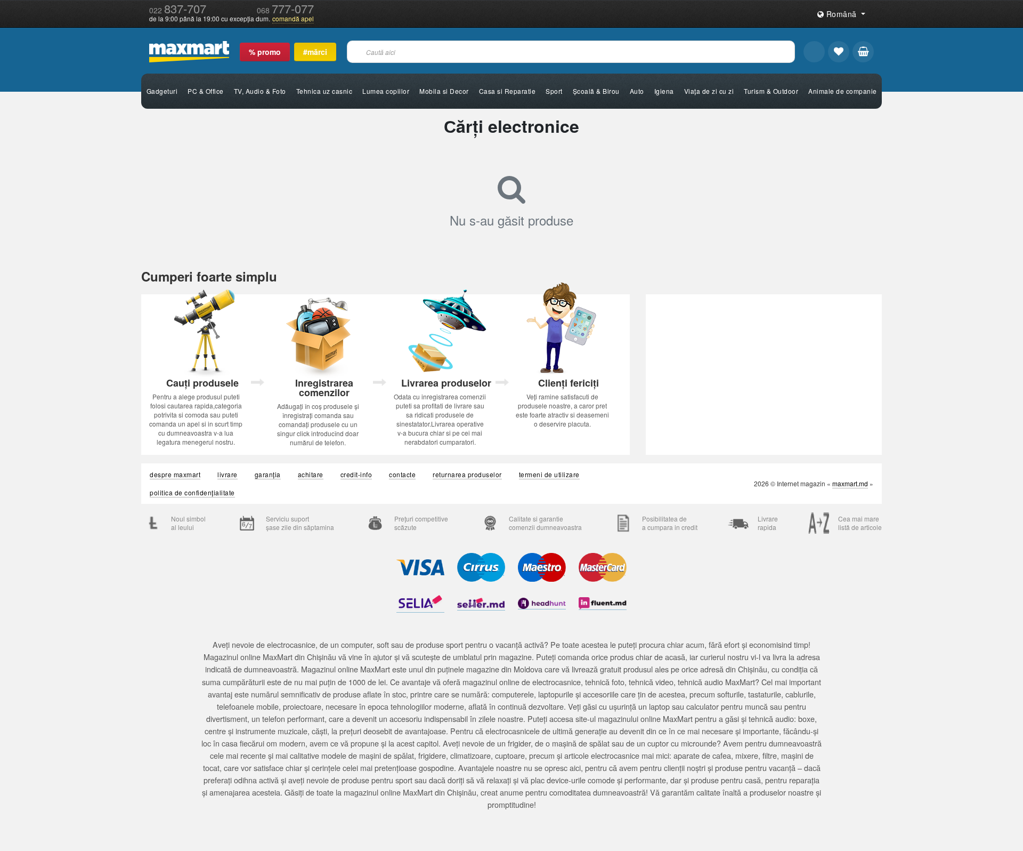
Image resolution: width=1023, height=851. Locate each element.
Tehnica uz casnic (324, 90)
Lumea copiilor (385, 90)
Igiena (664, 90)
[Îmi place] (838, 51)
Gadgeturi (162, 90)
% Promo (265, 51)
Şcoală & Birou (596, 90)
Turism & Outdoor (771, 90)
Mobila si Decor (444, 90)
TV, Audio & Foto (260, 90)
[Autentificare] (814, 51)
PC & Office (206, 90)
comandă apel (293, 18)
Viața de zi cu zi (709, 90)
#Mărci (315, 51)
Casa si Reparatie (507, 90)
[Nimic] (863, 51)
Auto (637, 90)
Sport (554, 90)
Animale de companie (842, 90)
